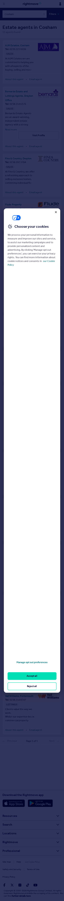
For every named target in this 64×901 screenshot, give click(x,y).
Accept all (32, 676)
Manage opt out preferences (32, 662)
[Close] (55, 212)
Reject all (32, 686)
